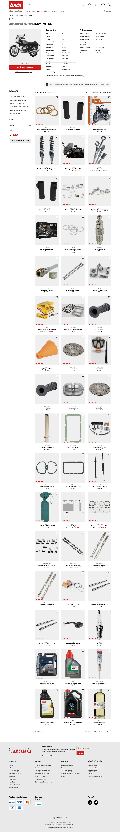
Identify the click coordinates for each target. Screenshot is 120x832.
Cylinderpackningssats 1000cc (99, 526)
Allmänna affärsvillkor (94, 768)
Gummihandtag (99, 329)
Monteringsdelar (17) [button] (16, 113)
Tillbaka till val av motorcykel (19, 19)
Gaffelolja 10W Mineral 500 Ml (73, 683)
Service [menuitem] (62, 11)
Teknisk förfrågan (14, 771)
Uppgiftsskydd (92, 771)
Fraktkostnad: (48, 824)
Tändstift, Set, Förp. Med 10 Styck (47, 329)
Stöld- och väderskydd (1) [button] (18, 103)
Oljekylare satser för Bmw (99, 447)
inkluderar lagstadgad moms (60, 822)
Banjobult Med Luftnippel (99, 249)
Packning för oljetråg (73, 447)
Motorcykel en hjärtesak (42, 771)
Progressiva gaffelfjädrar (73, 290)
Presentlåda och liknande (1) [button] (19, 107)
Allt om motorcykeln (41, 776)
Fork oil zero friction (99, 722)
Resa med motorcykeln (42, 773)
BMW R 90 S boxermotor (46, 249)
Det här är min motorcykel (25, 67)
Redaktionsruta (92, 765)
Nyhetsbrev (12, 776)
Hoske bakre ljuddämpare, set (99, 604)
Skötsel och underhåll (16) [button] (18, 100)
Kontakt (11, 765)
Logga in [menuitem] (108, 11)
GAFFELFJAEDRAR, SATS (73, 565)
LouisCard (12, 782)
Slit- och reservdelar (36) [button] (17, 97)
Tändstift (99, 644)
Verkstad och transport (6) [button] (18, 110)
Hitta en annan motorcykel (23, 72)
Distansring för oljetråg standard (73, 329)
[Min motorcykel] (96, 5)
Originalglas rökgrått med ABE (73, 169)
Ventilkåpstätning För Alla (47, 486)
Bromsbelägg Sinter (73, 526)
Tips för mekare (40, 768)
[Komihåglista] (103, 5)
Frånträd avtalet (13, 787)
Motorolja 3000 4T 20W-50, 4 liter (73, 722)
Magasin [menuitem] (54, 11)
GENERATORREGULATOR (73, 644)
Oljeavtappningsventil (47, 290)
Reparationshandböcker (99, 129)
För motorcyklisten (40, 779)
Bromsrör (99, 169)
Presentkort (12, 779)
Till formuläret (106, 84)
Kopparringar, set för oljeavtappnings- (47, 129)
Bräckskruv (99, 369)
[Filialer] (89, 5)
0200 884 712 (22, 752)
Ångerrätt (90, 773)
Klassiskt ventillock (73, 408)
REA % (15, 135)
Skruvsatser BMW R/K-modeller (73, 210)
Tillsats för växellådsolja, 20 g (99, 683)
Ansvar (63, 776)
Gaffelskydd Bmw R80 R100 (73, 129)
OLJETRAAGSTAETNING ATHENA (73, 486)
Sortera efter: (94, 92)
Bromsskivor (73, 369)
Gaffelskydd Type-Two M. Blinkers (47, 210)
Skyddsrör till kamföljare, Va (46, 447)
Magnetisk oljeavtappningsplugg (99, 210)
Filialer (63, 768)
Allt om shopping (66, 771)
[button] (83, 5)
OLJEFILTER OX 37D (73, 604)
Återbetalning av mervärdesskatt (71, 773)
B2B (10, 768)
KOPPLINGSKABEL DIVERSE (99, 486)
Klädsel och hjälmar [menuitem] (15, 11)
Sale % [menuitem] (39, 11)
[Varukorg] (109, 5)
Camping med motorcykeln (43, 782)
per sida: (50, 92)
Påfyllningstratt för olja (46, 369)
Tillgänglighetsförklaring (95, 776)
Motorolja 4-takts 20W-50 (47, 683)
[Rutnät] (83, 92)
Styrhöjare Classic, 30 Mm (100, 290)
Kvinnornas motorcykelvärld (43, 765)
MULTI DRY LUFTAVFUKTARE (47, 526)
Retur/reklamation (14, 785)
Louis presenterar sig (67, 765)
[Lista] (86, 92)
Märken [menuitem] (46, 11)
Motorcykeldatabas (15, 773)
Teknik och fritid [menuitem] (29, 11)
